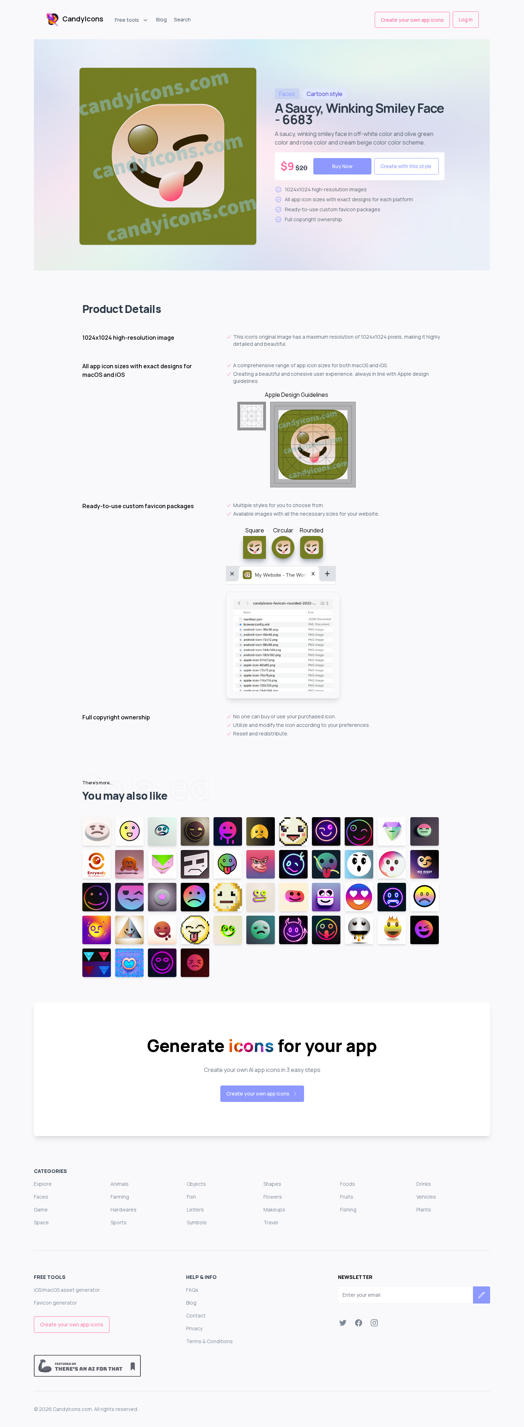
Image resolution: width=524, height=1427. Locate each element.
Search (182, 19)
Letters (195, 1209)
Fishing (348, 1209)
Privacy (194, 1328)
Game (41, 1209)
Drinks (423, 1183)
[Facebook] (359, 1323)
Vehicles (426, 1196)
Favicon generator (55, 1302)
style (325, 94)
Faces (41, 1196)
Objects (196, 1183)
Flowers (272, 1196)
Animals (120, 1183)
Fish (191, 1196)
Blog (161, 19)
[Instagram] (374, 1323)
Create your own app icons (412, 19)
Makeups (274, 1209)
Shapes (272, 1183)
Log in (466, 19)
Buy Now (342, 166)
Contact (196, 1315)
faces (287, 94)
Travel (270, 1222)
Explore (43, 1183)
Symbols (197, 1222)
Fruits (346, 1196)
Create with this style (405, 166)
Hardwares (124, 1209)
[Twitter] (343, 1323)
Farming (120, 1196)
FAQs (192, 1289)
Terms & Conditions (209, 1341)
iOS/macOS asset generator (67, 1289)
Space (41, 1222)
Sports (119, 1222)
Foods (347, 1183)
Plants (423, 1209)
